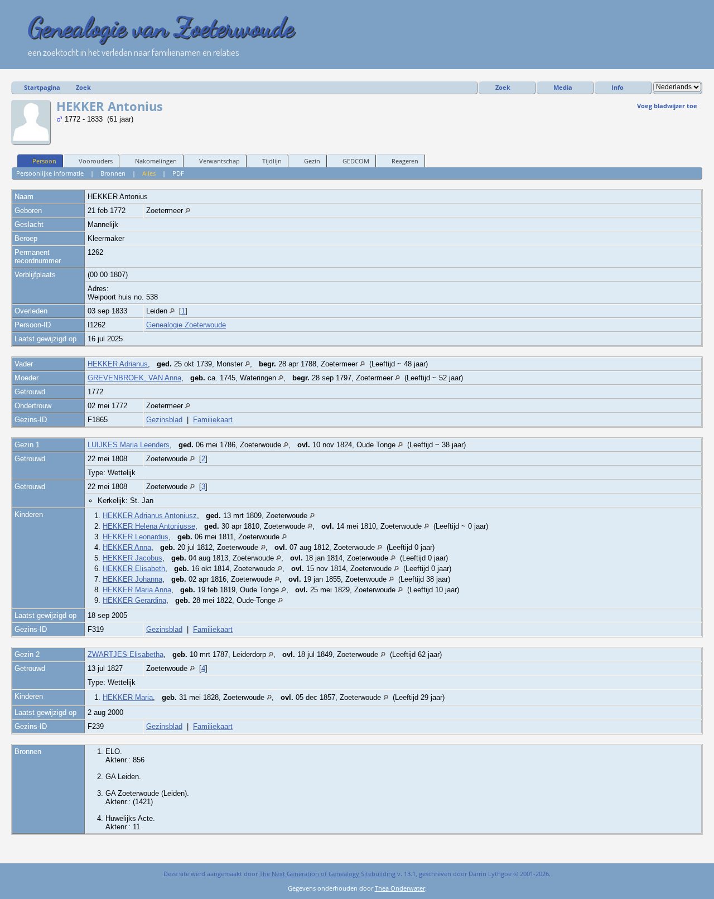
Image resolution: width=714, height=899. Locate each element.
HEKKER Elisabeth (134, 568)
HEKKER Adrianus (118, 364)
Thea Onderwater (400, 888)
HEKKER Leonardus (135, 537)
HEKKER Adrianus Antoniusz (150, 515)
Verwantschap (219, 161)
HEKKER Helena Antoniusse (149, 526)
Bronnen (113, 173)
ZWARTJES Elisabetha (125, 654)
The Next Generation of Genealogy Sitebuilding (327, 873)
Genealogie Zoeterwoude (186, 325)
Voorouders (96, 161)
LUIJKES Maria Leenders (129, 445)
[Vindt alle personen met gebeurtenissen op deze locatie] (187, 210)
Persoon (44, 161)
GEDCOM (355, 161)
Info (617, 87)
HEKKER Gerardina (134, 600)
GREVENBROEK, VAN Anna (134, 378)
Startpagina (42, 87)
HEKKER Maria (128, 697)
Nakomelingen (156, 161)
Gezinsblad (164, 419)
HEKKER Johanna (132, 579)
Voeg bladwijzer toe (667, 106)
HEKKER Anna (127, 547)
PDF (178, 173)
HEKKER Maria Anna (137, 590)
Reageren (405, 161)
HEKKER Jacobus (132, 558)
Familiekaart (213, 419)
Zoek (83, 87)
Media (562, 87)
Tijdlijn (272, 161)
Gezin (312, 161)
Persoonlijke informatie (50, 173)
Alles (149, 173)
